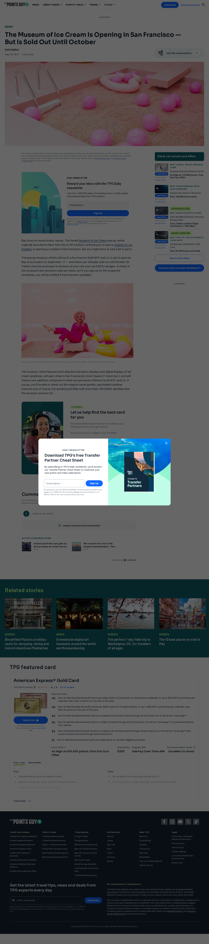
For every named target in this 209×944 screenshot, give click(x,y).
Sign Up (94, 483)
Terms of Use (59, 492)
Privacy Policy (50, 494)
